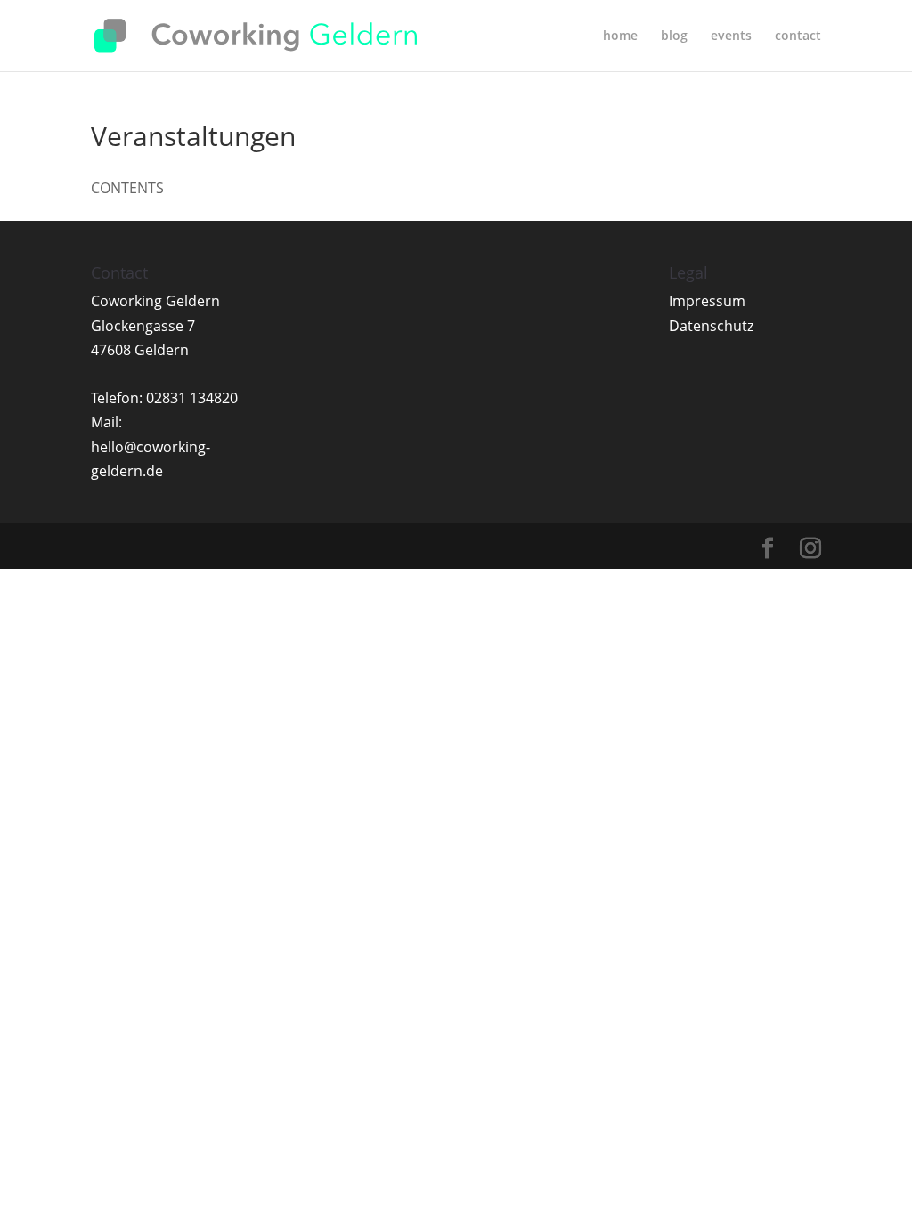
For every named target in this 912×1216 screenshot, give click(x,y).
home (620, 36)
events (731, 36)
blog (674, 36)
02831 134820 (192, 398)
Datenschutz (711, 326)
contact (798, 36)
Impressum (707, 301)
